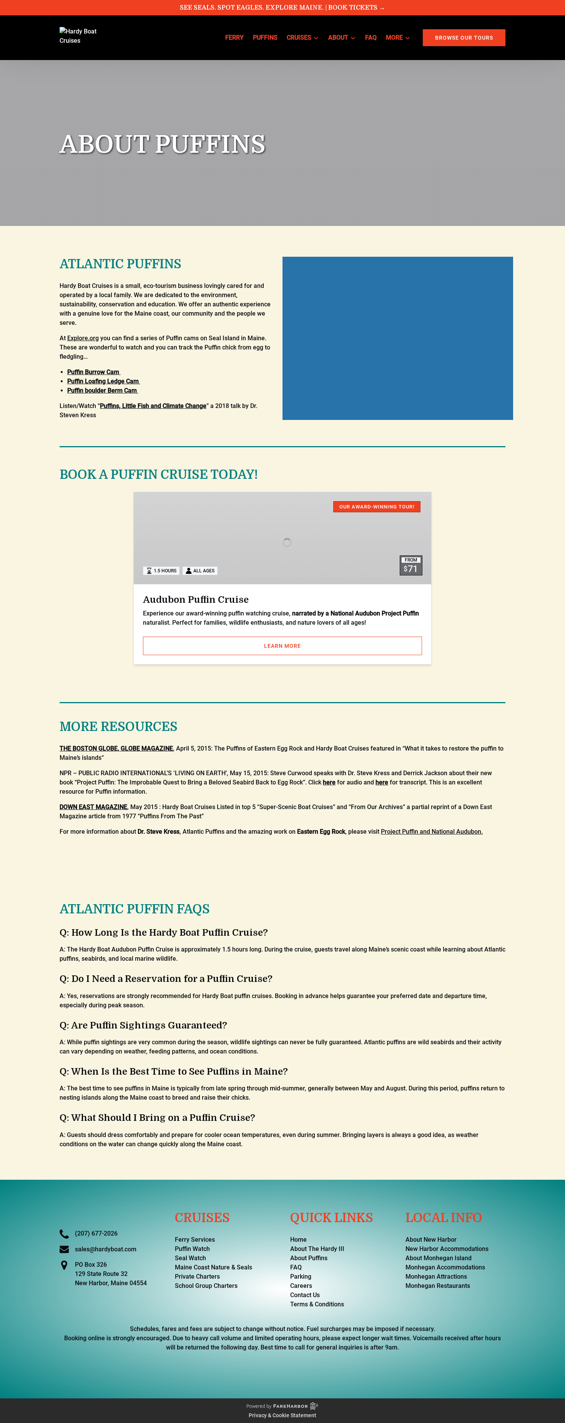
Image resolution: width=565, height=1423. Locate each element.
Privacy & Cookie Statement (282, 1415)
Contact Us (305, 1295)
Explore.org (83, 338)
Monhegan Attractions (436, 1276)
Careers (301, 1285)
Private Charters (197, 1276)
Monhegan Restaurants (437, 1285)
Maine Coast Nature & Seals (213, 1267)
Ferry (234, 37)
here (329, 782)
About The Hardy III (317, 1248)
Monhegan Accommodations (445, 1267)
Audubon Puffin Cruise (196, 599)
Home (298, 1239)
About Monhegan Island (438, 1258)
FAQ (371, 37)
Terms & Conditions (317, 1304)
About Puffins (308, 1258)
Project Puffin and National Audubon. (432, 831)
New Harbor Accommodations (447, 1248)
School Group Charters (206, 1285)
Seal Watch (190, 1258)
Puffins (265, 37)
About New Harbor (431, 1239)
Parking (300, 1276)
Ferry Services (195, 1239)
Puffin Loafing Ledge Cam (103, 381)
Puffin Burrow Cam (94, 372)
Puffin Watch (192, 1248)
